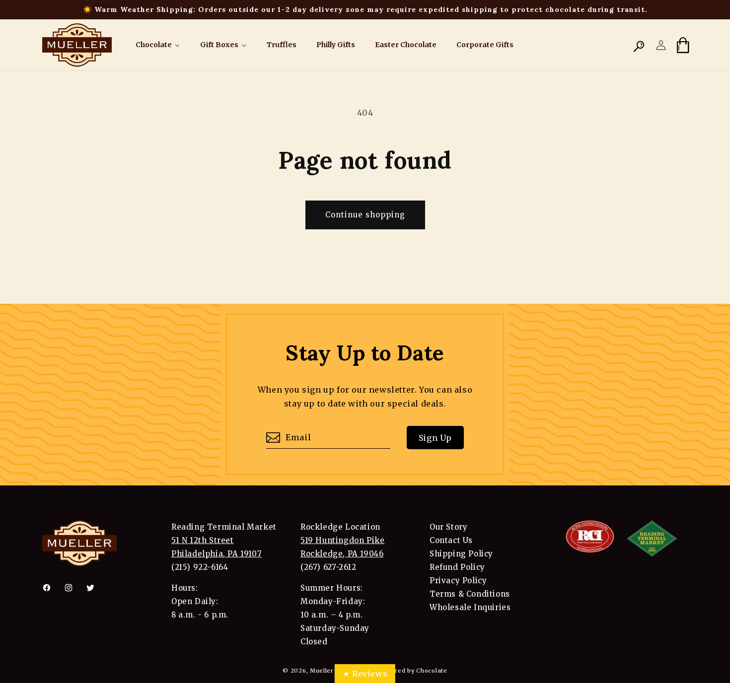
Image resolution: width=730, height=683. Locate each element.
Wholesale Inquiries (470, 607)
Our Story (448, 527)
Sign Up (435, 438)
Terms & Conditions (470, 594)
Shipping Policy (461, 553)
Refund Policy (457, 567)
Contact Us (451, 540)
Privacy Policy (458, 580)
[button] (639, 45)
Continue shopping (365, 214)
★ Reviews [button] (365, 674)
